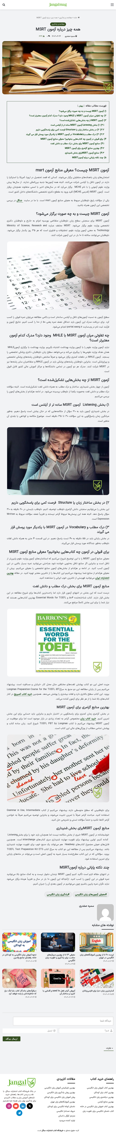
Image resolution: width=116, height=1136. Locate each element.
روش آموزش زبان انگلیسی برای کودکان (59, 1097)
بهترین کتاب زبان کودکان (104, 1092)
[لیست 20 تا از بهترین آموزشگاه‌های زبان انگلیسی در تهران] (97, 942)
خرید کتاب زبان (88, 719)
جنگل (20, 200)
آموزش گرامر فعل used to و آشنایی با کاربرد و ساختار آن (59, 992)
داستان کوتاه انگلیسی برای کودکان (61, 1106)
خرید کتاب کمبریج (23, 694)
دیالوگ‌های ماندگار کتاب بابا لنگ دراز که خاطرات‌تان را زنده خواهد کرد (20, 992)
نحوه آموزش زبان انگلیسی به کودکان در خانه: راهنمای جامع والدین (19, 956)
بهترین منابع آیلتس (106, 1101)
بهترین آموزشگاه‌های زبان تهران (62, 1101)
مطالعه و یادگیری (65, 17)
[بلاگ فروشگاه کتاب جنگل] (58, 4)
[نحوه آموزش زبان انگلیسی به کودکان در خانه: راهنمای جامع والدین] (19, 942)
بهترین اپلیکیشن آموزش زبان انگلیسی (59, 1087)
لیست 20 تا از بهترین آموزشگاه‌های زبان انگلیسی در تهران (97, 956)
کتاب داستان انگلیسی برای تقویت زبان (98, 1111)
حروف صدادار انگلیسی (65, 1111)
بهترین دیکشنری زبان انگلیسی (101, 1097)
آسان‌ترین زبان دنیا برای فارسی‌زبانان (98, 990)
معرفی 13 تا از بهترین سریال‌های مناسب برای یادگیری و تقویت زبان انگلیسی (60, 957)
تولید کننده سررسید (67, 1120)
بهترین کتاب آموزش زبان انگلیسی (100, 1087)
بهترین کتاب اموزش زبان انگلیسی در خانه (97, 1106)
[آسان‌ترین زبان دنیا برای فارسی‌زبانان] (97, 978)
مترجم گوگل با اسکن (66, 1115)
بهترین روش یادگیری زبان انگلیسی (61, 1092)
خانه (76, 17)
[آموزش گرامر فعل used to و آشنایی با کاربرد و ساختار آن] (58, 978)
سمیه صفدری (70, 36)
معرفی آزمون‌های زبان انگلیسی (90, 894)
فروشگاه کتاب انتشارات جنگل (52, 1130)
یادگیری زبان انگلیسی (57, 894)
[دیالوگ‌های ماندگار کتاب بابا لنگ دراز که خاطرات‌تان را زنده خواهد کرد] (19, 978)
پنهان (81, 106)
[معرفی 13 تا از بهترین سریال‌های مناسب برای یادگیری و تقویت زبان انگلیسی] (58, 942)
